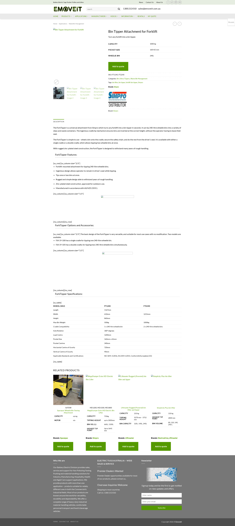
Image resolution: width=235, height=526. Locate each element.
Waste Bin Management (76, 24)
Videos (113, 16)
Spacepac (64, 438)
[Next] (100, 56)
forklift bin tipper (131, 82)
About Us (159, 2)
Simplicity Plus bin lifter (166, 408)
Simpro (140, 82)
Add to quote (118, 66)
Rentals (141, 16)
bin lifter (115, 82)
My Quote (152, 16)
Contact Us (150, 2)
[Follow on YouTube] (180, 2)
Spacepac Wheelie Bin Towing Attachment (68, 411)
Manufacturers (98, 16)
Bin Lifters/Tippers (123, 79)
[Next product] (175, 24)
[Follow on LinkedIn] (176, 2)
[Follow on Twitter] (172, 2)
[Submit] (119, 9)
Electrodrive (163, 438)
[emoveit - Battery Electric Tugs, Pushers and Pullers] (67, 9)
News (141, 2)
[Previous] (57, 56)
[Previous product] (179, 24)
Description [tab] (58, 122)
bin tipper (122, 82)
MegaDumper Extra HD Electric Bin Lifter (100, 411)
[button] (56, 82)
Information (127, 16)
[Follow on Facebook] (168, 2)
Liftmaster (129, 438)
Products (65, 16)
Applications (81, 16)
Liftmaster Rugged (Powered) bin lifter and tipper (133, 409)
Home (55, 16)
